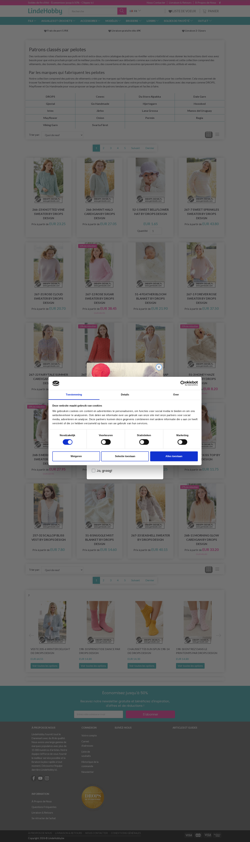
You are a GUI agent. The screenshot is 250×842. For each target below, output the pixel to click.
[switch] (106, 442)
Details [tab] (125, 394)
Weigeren (76, 456)
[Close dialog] (159, 367)
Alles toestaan (173, 456)
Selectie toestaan (125, 456)
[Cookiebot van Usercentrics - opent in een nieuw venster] (183, 383)
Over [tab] (176, 394)
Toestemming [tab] (74, 394)
